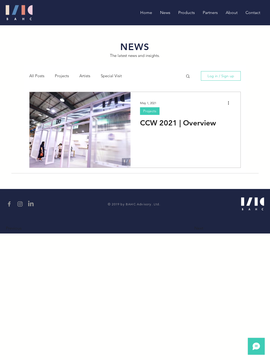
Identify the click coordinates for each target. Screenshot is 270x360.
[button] (187, 76)
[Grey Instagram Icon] (20, 204)
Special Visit (111, 76)
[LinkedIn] (30, 204)
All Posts (36, 76)
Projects (62, 76)
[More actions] (230, 103)
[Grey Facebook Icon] (9, 204)
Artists (84, 76)
